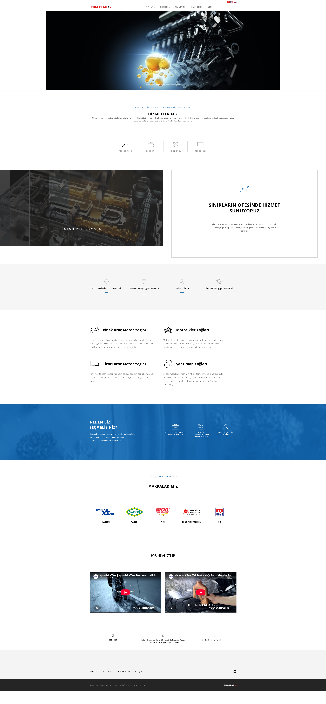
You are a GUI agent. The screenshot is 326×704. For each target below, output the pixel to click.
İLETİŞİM (211, 7)
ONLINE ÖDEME (197, 7)
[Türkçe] (228, 2)
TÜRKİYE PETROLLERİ (191, 522)
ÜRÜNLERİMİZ (180, 7)
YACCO (134, 522)
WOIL (163, 522)
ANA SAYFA (150, 7)
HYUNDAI (106, 522)
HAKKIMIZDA (165, 7)
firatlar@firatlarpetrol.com (213, 640)
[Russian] (235, 2)
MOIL (220, 522)
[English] (231, 2)
